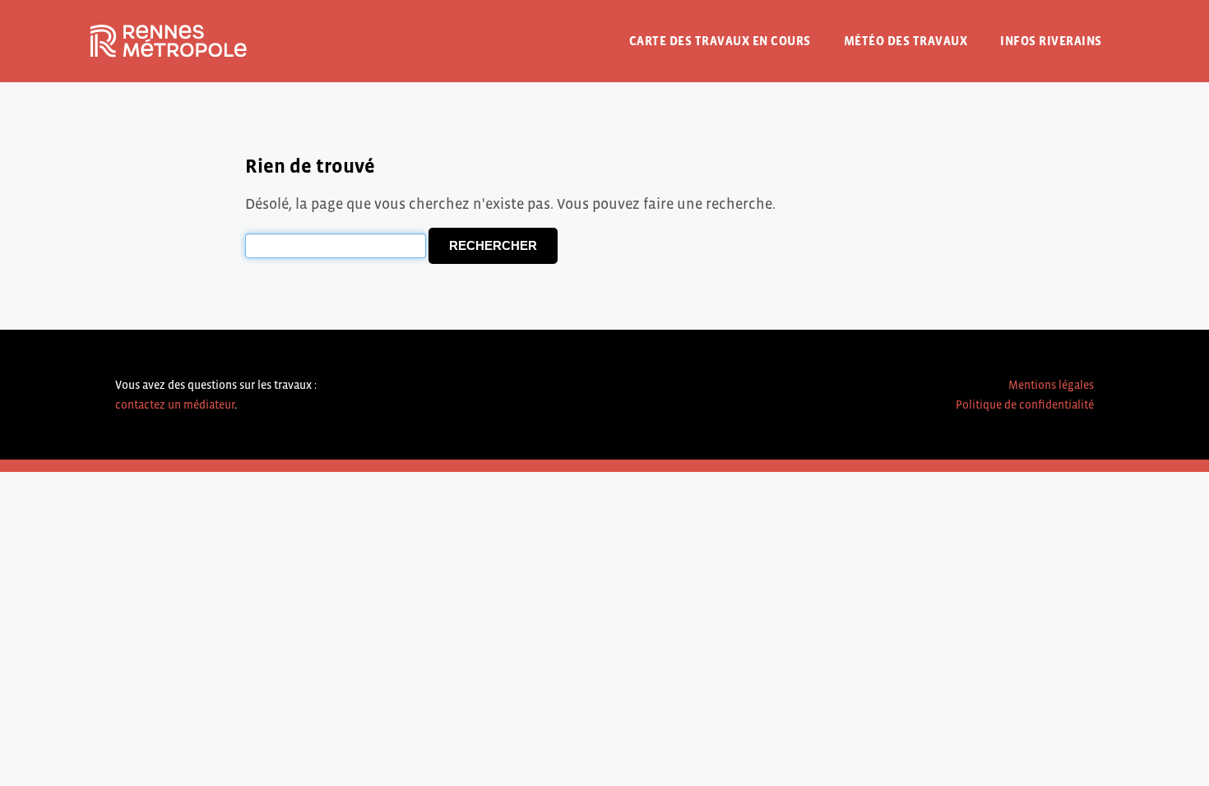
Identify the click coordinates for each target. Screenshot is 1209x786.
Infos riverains (1051, 41)
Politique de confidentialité (1025, 404)
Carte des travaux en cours (720, 41)
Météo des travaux (906, 41)
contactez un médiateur (174, 404)
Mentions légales (1051, 384)
